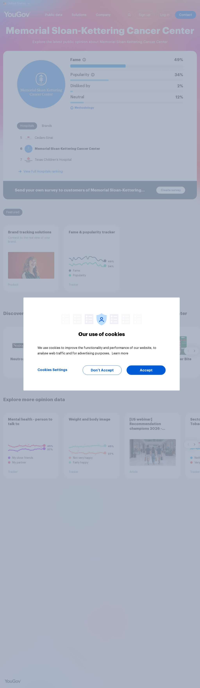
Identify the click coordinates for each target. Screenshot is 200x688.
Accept (146, 370)
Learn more (120, 353)
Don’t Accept (102, 370)
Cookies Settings (52, 370)
